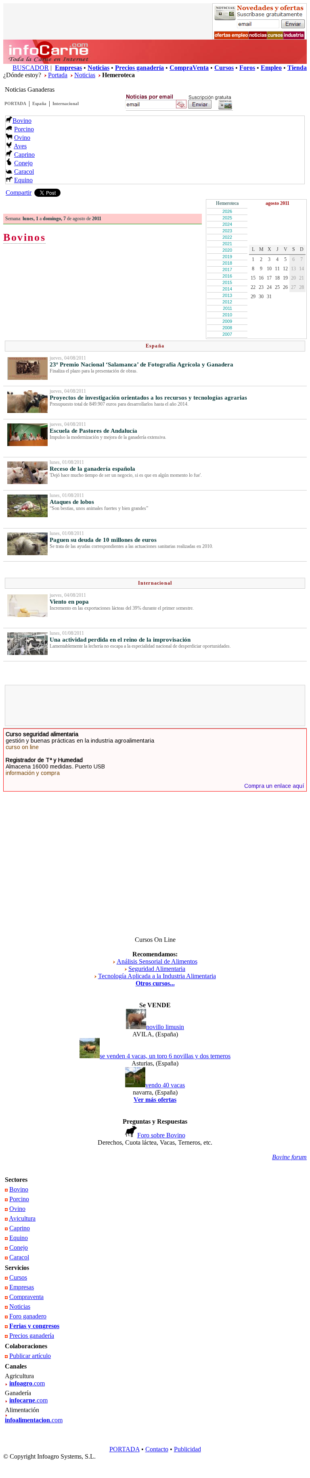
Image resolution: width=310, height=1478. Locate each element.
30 (261, 296)
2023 (227, 230)
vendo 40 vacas (165, 1085)
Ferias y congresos (34, 1325)
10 (269, 269)
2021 (227, 243)
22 (253, 287)
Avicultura (22, 1218)
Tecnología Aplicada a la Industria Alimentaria (157, 976)
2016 (227, 276)
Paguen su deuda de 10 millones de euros (103, 540)
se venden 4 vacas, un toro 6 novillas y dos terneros (165, 1056)
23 (261, 287)
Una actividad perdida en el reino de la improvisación (120, 639)
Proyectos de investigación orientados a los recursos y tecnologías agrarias (148, 397)
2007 (227, 334)
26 (285, 287)
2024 (227, 224)
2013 (227, 295)
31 (269, 296)
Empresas (21, 1287)
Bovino (22, 120)
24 (269, 287)
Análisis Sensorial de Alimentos (157, 961)
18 (277, 278)
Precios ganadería (31, 1335)
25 (277, 287)
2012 (227, 301)
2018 (227, 263)
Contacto (156, 1449)
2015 (227, 282)
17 (269, 278)
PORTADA (15, 103)
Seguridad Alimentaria (156, 968)
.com (27, 1383)
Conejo (23, 163)
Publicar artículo (30, 1355)
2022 (227, 237)
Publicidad (187, 1449)
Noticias (84, 75)
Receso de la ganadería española (92, 468)
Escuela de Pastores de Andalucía (93, 430)
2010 (227, 314)
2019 (227, 256)
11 (277, 269)
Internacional (65, 103)
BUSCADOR (31, 67)
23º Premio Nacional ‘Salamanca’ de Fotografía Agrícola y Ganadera (141, 364)
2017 (227, 269)
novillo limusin (165, 1026)
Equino (23, 180)
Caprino (24, 154)
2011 (227, 308)
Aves (20, 146)
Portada (57, 75)
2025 (227, 217)
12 (285, 269)
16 (261, 278)
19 (285, 278)
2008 (227, 327)
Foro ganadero (27, 1316)
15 (253, 278)
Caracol (24, 171)
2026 (227, 211)
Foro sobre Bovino (161, 1135)
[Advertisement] (155, 705)
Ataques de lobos (72, 502)
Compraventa (26, 1296)
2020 (227, 250)
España (39, 103)
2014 (227, 288)
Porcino (24, 129)
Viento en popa (69, 601)
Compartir (18, 192)
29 (253, 296)
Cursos (18, 1277)
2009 (227, 321)
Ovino (22, 137)
